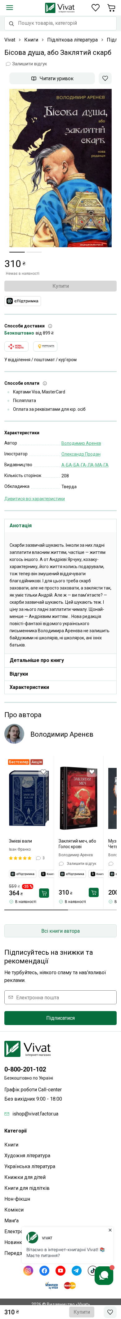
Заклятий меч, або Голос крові (77, 844)
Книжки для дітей (25, 1177)
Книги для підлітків (27, 1188)
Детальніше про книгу (37, 660)
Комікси (14, 1210)
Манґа (11, 1221)
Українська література (29, 1166)
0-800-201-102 (25, 1069)
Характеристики (29, 687)
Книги (11, 1145)
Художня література (27, 1156)
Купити (60, 286)
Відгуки (19, 674)
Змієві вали (20, 841)
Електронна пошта (37, 997)
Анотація (21, 525)
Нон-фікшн (17, 1199)
